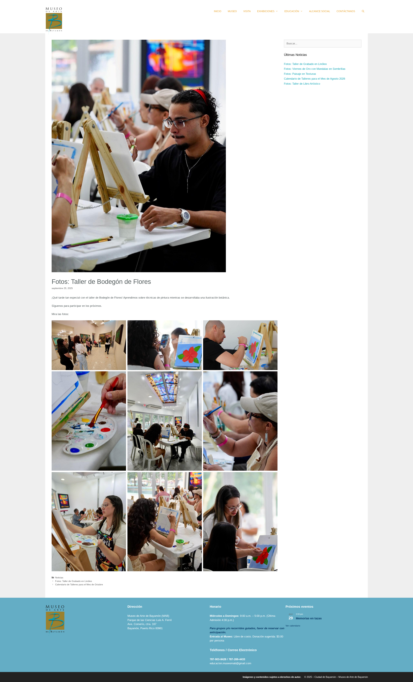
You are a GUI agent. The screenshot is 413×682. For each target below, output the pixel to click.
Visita (247, 11)
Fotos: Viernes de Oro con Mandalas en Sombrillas (314, 68)
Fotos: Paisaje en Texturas (300, 73)
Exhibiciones (265, 11)
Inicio (217, 11)
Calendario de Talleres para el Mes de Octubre (79, 584)
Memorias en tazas (309, 618)
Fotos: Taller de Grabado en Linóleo (73, 581)
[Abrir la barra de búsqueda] (363, 11)
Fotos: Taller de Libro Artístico (302, 83)
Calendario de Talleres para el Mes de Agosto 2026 (314, 78)
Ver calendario (293, 625)
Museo (232, 11)
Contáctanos (346, 11)
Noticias (59, 577)
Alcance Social (319, 11)
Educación (291, 11)
